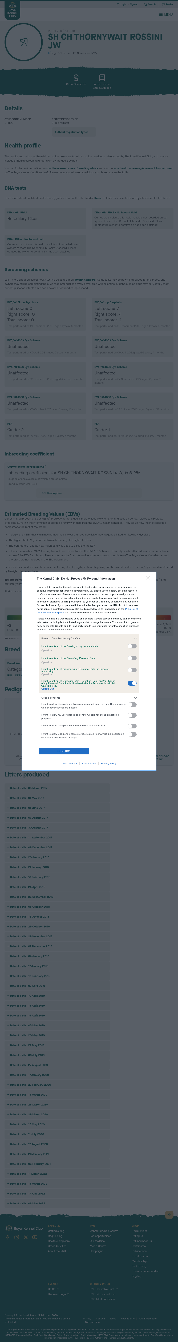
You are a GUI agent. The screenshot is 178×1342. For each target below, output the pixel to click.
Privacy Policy (108, 763)
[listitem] (89, 638)
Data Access (89, 763)
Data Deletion (69, 763)
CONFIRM (64, 751)
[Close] (149, 579)
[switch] (132, 646)
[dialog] (89, 671)
